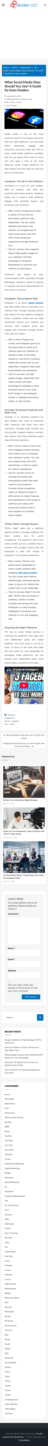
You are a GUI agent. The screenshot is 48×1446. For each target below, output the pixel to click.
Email (11, 959)
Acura (7, 1094)
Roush (7, 1344)
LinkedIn (8, 1274)
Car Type (9, 1145)
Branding (11, 715)
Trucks (8, 1390)
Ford (7, 1210)
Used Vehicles (11, 1404)
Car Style (9, 1140)
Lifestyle (8, 1265)
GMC (7, 1219)
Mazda (7, 1293)
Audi (7, 1108)
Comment (13, 914)
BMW (7, 1126)
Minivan (8, 1307)
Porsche (8, 1330)
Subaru (8, 1367)
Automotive (10, 1113)
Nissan (8, 1316)
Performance (11, 1325)
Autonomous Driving (14, 1117)
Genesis (8, 1214)
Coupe (8, 1159)
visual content (35, 303)
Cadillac (8, 1136)
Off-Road (9, 1321)
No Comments (12, 105)
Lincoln (8, 1270)
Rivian (7, 1339)
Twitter (8, 1395)
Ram (7, 1335)
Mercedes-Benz (12, 1298)
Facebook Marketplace (15, 1196)
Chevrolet (9, 1150)
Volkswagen (10, 1409)
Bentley (8, 1122)
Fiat (6, 1200)
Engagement (9, 718)
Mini (6, 1302)
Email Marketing (12, 1182)
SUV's (7, 1372)
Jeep (7, 1242)
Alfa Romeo (10, 1103)
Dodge (8, 1173)
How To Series (11, 1233)
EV (6, 1187)
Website (12, 970)
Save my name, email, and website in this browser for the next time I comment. (23, 988)
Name (11, 948)
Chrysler (8, 1154)
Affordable (9, 1099)
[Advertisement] (24, 35)
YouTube (18, 102)
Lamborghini (10, 1251)
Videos (12, 724)
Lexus (7, 1261)
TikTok (12, 102)
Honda (7, 1228)
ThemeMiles (24, 1440)
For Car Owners (12, 1205)
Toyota (8, 1385)
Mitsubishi (9, 1311)
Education (9, 1177)
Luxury (8, 1279)
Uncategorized (11, 1399)
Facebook (23, 99)
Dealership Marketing (14, 1163)
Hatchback (9, 1224)
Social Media (10, 1362)
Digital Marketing (12, 99)
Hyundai (8, 1237)
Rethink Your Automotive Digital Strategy (20, 800)
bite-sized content (27, 572)
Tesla (7, 1376)
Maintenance (10, 1284)
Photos (7, 721)
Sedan (7, 1348)
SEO (6, 1353)
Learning (9, 1256)
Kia (6, 1247)
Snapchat (9, 1358)
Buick (7, 1131)
